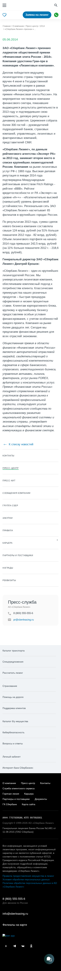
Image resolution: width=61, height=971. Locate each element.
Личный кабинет (12, 756)
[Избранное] (4, 15)
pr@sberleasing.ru (23, 619)
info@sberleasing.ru (15, 913)
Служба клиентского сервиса (19, 788)
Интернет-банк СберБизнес (18, 767)
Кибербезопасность (13, 732)
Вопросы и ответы (13, 743)
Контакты (45, 783)
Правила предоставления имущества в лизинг (28, 875)
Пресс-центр (28, 783)
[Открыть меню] (4, 5)
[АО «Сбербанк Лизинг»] (19, 5)
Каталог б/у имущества (15, 721)
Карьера (29, 793)
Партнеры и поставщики (16, 799)
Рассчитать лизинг (13, 672)
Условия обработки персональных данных (26, 879)
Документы (41, 799)
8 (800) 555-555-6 (56, 15)
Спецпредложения (13, 661)
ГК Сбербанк (10, 804)
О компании (9, 783)
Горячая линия (11, 793)
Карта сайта (28, 804)
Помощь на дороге (13, 697)
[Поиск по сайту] (56, 5)
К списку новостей (20, 444)
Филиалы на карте (15, 924)
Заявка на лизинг (37, 14)
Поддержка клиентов (14, 708)
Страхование (10, 686)
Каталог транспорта (14, 650)
